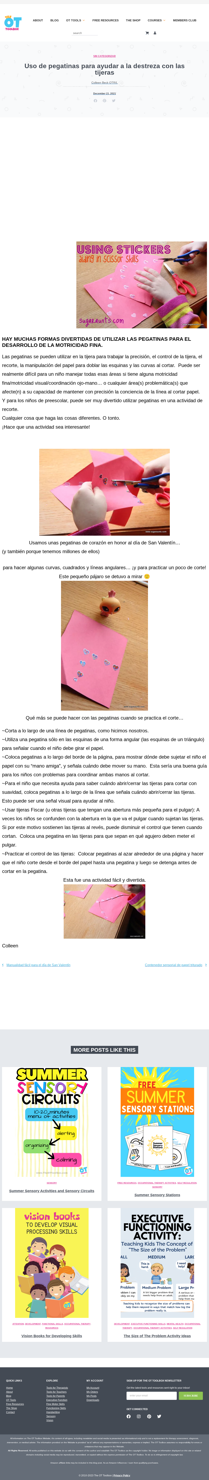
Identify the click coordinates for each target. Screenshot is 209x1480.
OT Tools (73, 20)
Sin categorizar (104, 56)
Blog (54, 20)
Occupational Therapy (77, 1324)
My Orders (92, 1391)
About (38, 20)
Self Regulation (187, 1183)
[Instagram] (139, 1416)
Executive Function (56, 1400)
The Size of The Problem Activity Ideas (157, 1336)
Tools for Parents (55, 1396)
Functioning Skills (56, 1408)
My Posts (92, 1396)
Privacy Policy (121, 1475)
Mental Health (175, 1324)
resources (51, 1328)
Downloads (93, 1400)
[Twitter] (159, 1416)
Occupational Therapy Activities (157, 1183)
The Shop (133, 20)
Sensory (52, 1183)
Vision (49, 1420)
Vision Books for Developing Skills (51, 1336)
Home (9, 1387)
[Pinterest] (149, 1416)
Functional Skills (52, 1324)
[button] (95, 100)
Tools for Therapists (57, 1387)
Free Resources (105, 20)
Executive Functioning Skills (148, 1324)
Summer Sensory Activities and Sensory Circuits (51, 1191)
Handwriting (53, 1412)
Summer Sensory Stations (157, 1195)
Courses (155, 20)
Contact (10, 1412)
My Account (93, 1387)
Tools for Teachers (56, 1391)
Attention (18, 1324)
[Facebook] (129, 1416)
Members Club (184, 20)
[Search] (95, 33)
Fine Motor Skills (55, 1404)
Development (33, 1324)
